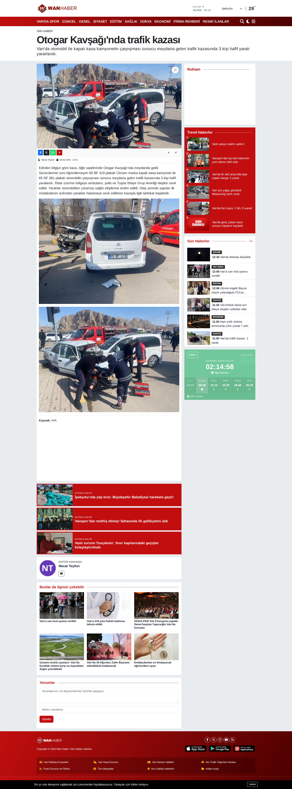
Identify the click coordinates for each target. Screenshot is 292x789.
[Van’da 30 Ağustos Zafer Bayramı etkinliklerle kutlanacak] (109, 646)
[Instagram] (220, 740)
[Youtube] (226, 740)
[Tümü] (250, 241)
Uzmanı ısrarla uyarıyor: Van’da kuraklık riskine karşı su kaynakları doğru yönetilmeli (62, 665)
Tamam (252, 784)
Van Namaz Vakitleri (163, 762)
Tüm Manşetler (106, 768)
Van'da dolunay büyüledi (231, 257)
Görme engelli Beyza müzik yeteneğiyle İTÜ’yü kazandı (229, 291)
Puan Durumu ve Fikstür (56, 768)
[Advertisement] (109, 452)
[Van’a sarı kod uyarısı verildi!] (62, 605)
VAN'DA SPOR (48, 21)
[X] (213, 740)
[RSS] (232, 740)
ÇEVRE (217, 252)
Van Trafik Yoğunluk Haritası (220, 762)
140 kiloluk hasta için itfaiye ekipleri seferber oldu (229, 307)
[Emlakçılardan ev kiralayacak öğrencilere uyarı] (156, 646)
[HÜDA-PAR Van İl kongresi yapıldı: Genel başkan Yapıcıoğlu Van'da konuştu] (156, 605)
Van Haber (45, 31)
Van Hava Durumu (108, 762)
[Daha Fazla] (59, 152)
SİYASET (100, 21)
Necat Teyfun (47, 160)
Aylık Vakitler (196, 396)
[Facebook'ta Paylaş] (40, 152)
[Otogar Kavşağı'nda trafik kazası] (109, 106)
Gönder (46, 719)
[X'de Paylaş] (46, 152)
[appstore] (195, 748)
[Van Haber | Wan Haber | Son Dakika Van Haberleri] (58, 8)
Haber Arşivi (212, 768)
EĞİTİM (116, 21)
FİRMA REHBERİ (187, 21)
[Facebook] (207, 740)
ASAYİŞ (217, 300)
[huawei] (244, 748)
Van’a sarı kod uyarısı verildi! (58, 621)
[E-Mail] (61, 573)
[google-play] (220, 748)
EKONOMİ (162, 21)
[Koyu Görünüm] (247, 21)
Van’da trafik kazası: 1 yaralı (230, 340)
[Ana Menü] (253, 21)
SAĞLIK (131, 21)
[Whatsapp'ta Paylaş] (53, 152)
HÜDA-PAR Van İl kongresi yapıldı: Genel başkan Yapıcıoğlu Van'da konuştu (156, 624)
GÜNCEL (69, 21)
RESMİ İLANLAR (216, 21)
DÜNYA (146, 21)
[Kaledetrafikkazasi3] (109, 251)
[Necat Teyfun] (48, 568)
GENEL (84, 21)
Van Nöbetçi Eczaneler (56, 762)
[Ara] (242, 21)
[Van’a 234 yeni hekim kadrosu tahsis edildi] (109, 605)
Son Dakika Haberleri (162, 768)
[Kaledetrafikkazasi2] (109, 359)
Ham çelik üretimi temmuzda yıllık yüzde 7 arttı (230, 324)
